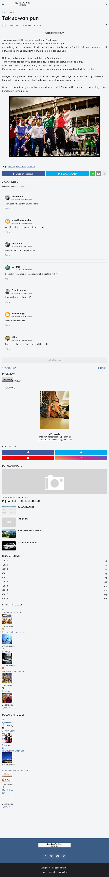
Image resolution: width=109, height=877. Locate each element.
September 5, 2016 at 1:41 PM (21, 340)
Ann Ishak (17, 243)
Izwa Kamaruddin (21, 220)
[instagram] (81, 458)
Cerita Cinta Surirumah (12, 612)
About (52, 872)
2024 (55, 565)
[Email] (98, 173)
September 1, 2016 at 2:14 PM (21, 246)
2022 (55, 573)
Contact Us (63, 872)
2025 (55, 560)
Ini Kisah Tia (7, 691)
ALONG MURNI (9, 731)
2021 (55, 577)
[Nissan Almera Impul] (9, 545)
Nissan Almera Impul (27, 542)
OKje (14, 336)
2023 (55, 569)
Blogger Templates (60, 867)
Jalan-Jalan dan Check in (29, 530)
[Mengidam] (9, 522)
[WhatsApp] (92, 173)
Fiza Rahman (18, 290)
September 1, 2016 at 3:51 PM (21, 293)
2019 (55, 586)
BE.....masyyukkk (25, 507)
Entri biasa (21, 167)
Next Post (101, 368)
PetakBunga (18, 313)
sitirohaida (17, 196)
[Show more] (104, 173)
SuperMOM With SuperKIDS (15, 770)
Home (4, 12)
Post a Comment (54, 360)
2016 (55, 598)
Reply (7, 208)
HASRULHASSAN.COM (13, 751)
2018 (55, 590)
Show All (7, 707)
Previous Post (10, 368)
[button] (3, 3)
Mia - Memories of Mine (13, 671)
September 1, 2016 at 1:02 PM (21, 200)
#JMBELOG (7, 722)
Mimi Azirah (7, 790)
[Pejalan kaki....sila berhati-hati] (54, 481)
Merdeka (31, 167)
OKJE (21, 40)
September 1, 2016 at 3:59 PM (21, 317)
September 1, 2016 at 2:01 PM (21, 223)
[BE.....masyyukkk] (9, 510)
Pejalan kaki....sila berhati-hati (21, 501)
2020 (55, 581)
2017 (55, 594)
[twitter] (81, 452)
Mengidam (22, 519)
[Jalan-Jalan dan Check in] (9, 534)
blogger (12, 12)
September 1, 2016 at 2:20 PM (21, 270)
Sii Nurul (6, 652)
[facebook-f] (28, 452)
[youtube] (28, 458)
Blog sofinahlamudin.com (13, 632)
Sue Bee (15, 266)
